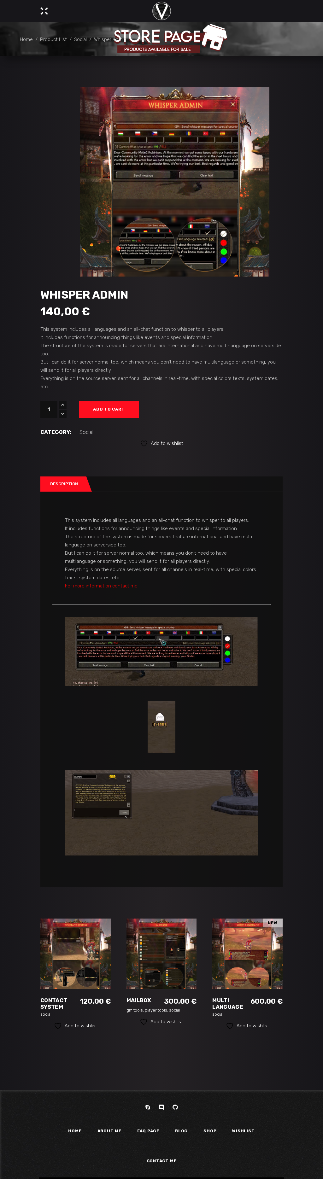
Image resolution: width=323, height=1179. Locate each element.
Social (80, 39)
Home (26, 39)
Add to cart (109, 409)
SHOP (209, 1131)
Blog (181, 1131)
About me (109, 1131)
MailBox (138, 1000)
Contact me (162, 1161)
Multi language (227, 1003)
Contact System (53, 1003)
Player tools (156, 1010)
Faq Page (148, 1131)
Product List (53, 39)
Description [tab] (64, 484)
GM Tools (134, 1010)
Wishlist (243, 1131)
